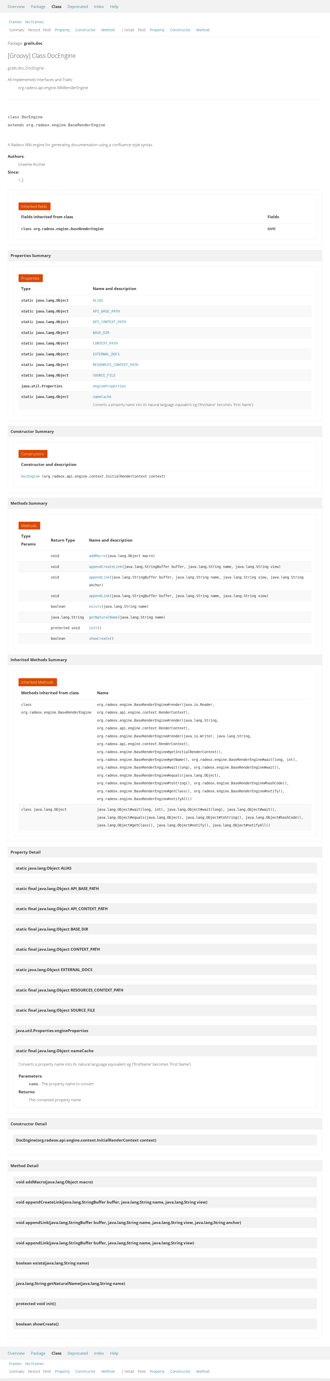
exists (95, 606)
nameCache (102, 397)
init (93, 628)
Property (62, 29)
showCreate (99, 638)
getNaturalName (103, 617)
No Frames (34, 21)
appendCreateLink (105, 567)
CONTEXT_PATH (105, 343)
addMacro (97, 556)
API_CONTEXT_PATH (109, 322)
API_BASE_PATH (106, 311)
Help (114, 6)
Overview (16, 6)
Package (38, 6)
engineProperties (109, 386)
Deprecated (78, 6)
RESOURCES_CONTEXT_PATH (115, 365)
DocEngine (30, 476)
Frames (15, 21)
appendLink (99, 577)
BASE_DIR (101, 333)
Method (108, 29)
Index (99, 6)
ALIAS (98, 300)
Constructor (85, 29)
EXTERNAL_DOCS (106, 354)
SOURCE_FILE (104, 375)
